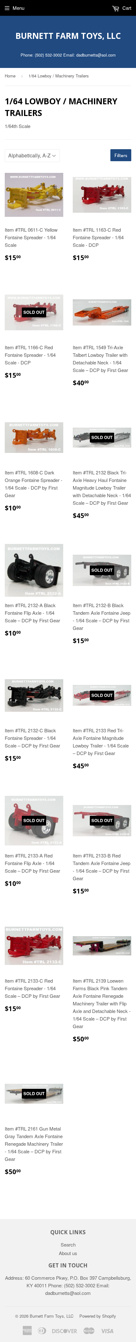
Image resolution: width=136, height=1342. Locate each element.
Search (68, 1244)
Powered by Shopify (97, 1316)
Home (10, 76)
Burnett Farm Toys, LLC (68, 35)
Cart (126, 7)
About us (68, 1253)
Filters (120, 155)
